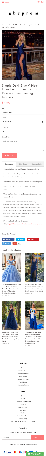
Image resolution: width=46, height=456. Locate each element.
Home (3, 25)
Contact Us (23, 404)
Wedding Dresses (23, 371)
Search (23, 396)
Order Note (6, 137)
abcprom (22, 444)
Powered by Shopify (31, 444)
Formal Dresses (23, 382)
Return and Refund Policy (23, 402)
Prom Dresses (23, 376)
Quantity (5, 127)
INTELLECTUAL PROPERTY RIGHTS (23, 421)
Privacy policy (23, 419)
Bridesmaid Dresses (23, 374)
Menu (7, 2)
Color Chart (23, 413)
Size (3, 108)
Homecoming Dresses (23, 379)
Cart (42, 2)
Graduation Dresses (23, 385)
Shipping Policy (23, 407)
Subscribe (37, 437)
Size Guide (23, 410)
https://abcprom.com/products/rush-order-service (24, 224)
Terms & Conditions (23, 416)
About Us (23, 399)
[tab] (9, 164)
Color (4, 118)
